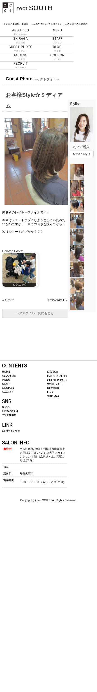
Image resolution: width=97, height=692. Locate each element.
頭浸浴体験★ (56, 300)
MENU (6, 379)
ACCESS (7, 391)
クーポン (57, 56)
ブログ (57, 48)
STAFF (6, 383)
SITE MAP (53, 396)
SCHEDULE (54, 384)
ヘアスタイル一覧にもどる (35, 313)
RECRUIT (53, 388)
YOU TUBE (9, 415)
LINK (50, 392)
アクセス (21, 56)
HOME (6, 371)
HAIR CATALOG (57, 376)
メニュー (57, 31)
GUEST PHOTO (57, 380)
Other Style (81, 154)
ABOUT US (9, 375)
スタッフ (57, 40)
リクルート (21, 65)
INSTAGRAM (10, 411)
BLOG (5, 407)
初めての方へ (20, 31)
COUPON (8, 387)
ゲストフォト (21, 48)
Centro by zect (11, 431)
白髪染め (20, 40)
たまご (9, 300)
